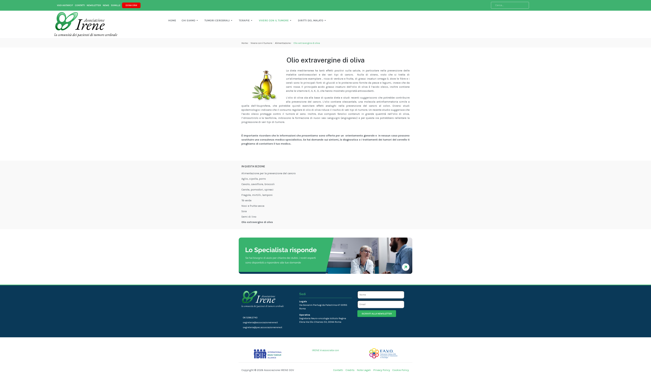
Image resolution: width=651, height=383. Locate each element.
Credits (350, 370)
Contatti (338, 370)
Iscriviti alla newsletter (377, 313)
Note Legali (364, 370)
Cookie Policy (400, 370)
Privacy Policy (381, 370)
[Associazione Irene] (85, 24)
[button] (172, 20)
